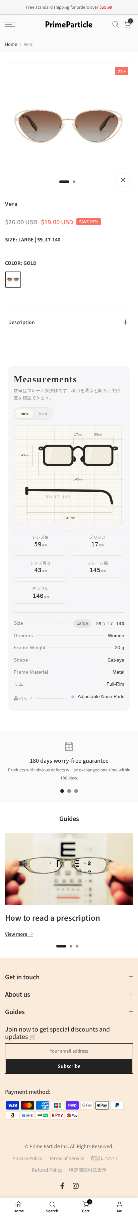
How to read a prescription (52, 917)
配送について (105, 1158)
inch (43, 413)
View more (16, 934)
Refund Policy (47, 1169)
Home (11, 44)
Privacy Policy (27, 1158)
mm (24, 413)
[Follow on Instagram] (75, 1186)
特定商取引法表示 (88, 1169)
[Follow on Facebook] (62, 1186)
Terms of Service (66, 1158)
